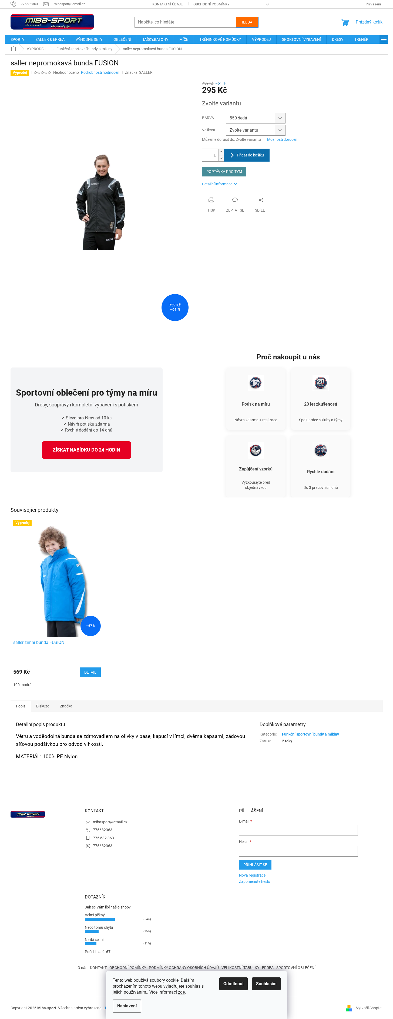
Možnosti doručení (282, 139)
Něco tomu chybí (99, 927)
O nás (82, 967)
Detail (90, 672)
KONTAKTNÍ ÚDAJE (167, 4)
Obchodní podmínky (211, 4)
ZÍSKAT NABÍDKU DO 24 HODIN (86, 450)
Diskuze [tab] (42, 706)
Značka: (139, 72)
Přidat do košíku (250, 155)
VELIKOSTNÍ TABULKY (240, 967)
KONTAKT (98, 967)
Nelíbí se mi (94, 939)
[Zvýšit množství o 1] (221, 152)
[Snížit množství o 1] (221, 158)
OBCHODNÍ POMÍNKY (127, 967)
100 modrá (22, 685)
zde (181, 992)
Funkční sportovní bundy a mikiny (310, 734)
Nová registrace (252, 875)
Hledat (247, 22)
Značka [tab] (66, 706)
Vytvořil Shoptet (369, 1007)
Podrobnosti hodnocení (100, 72)
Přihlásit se (255, 865)
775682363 (102, 830)
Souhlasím (266, 983)
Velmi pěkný (95, 915)
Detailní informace (217, 184)
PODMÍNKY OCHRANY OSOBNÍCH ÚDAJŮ (184, 967)
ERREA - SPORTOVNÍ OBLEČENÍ (288, 967)
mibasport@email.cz (110, 822)
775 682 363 (103, 838)
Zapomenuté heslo (254, 881)
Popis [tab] (20, 706)
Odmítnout (233, 983)
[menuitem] (17, 39)
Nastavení (127, 1005)
